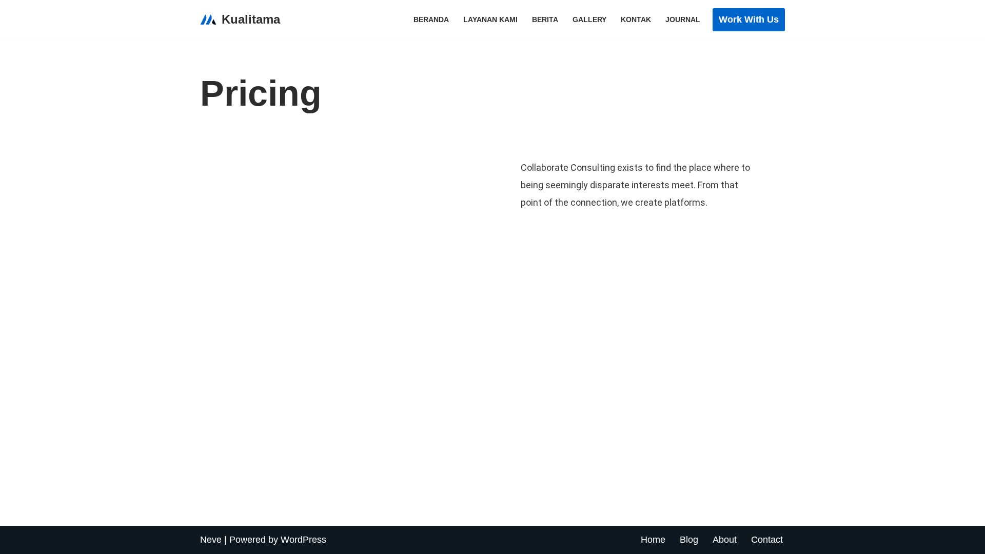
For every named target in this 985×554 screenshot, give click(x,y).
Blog (689, 540)
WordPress (303, 540)
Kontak (636, 19)
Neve (211, 540)
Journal (682, 19)
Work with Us (749, 19)
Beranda (431, 19)
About (725, 540)
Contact (767, 540)
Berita (545, 19)
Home (653, 540)
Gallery (589, 19)
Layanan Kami (490, 19)
